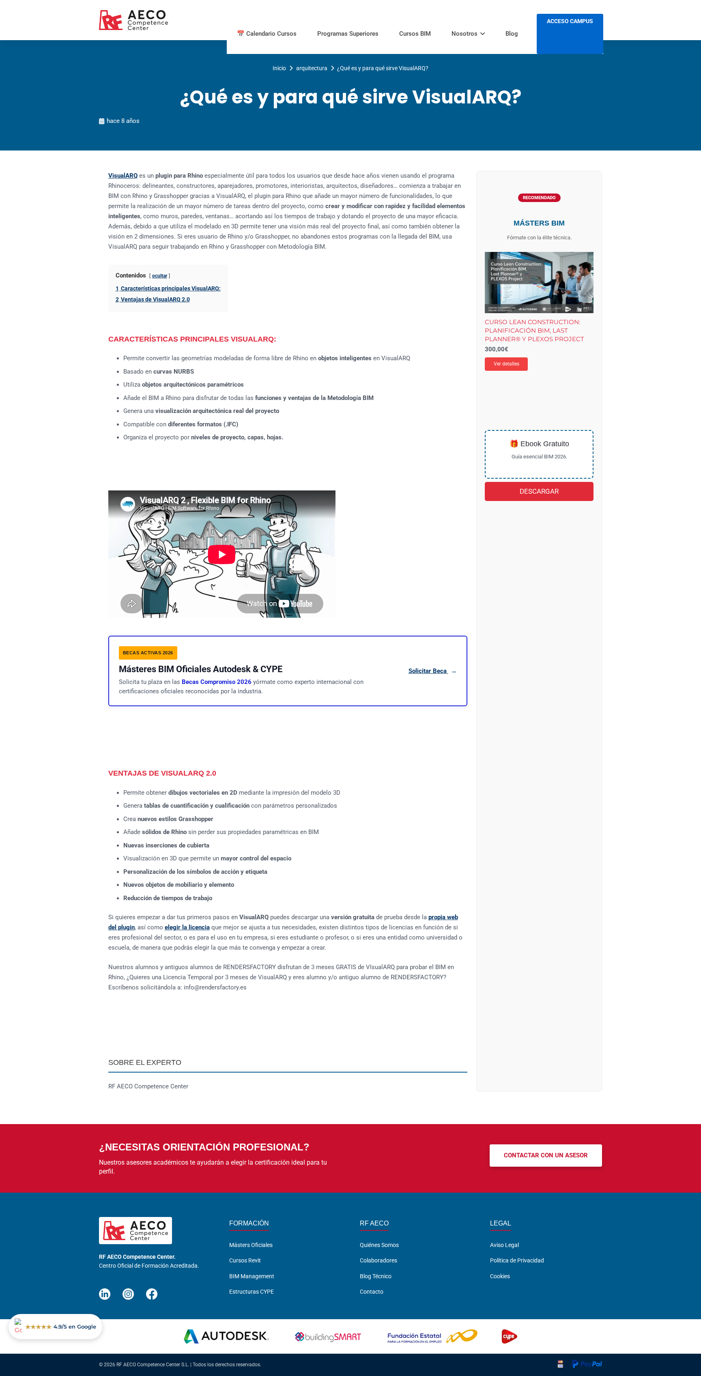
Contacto (371, 1291)
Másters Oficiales (251, 1245)
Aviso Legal (504, 1245)
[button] (482, 33)
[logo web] (133, 20)
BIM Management (251, 1276)
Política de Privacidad (517, 1260)
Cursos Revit (245, 1260)
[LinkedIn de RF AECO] (104, 1290)
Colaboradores (378, 1260)
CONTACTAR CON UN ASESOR (546, 1155)
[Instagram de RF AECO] (128, 1290)
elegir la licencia (187, 927)
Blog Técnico (375, 1276)
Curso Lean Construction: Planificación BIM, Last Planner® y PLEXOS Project (534, 330)
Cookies (500, 1276)
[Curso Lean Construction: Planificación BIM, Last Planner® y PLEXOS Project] (539, 282)
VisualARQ (123, 175)
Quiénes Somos (379, 1245)
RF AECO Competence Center (148, 1086)
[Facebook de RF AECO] (151, 1290)
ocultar (159, 276)
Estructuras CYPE (251, 1291)
